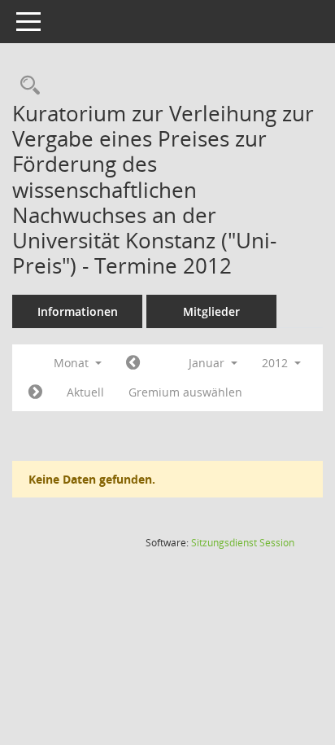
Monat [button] (73, 362)
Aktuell (85, 392)
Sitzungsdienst (242, 543)
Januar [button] (208, 362)
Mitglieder (211, 311)
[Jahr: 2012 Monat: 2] (35, 392)
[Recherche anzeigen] (26, 85)
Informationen (77, 311)
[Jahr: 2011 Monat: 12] (133, 363)
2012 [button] (276, 362)
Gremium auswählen (185, 392)
